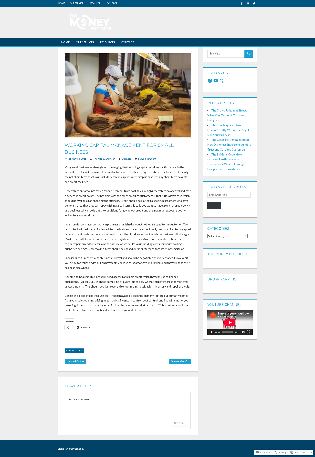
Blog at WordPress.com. (70, 448)
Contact (112, 3)
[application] (230, 322)
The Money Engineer (104, 158)
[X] (221, 80)
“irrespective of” (178, 362)
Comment (179, 423)
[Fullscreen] (248, 332)
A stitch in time (74, 362)
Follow (214, 205)
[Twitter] (254, 3)
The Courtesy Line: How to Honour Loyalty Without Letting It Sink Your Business (228, 130)
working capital (74, 350)
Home (61, 3)
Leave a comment (147, 158)
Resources (96, 3)
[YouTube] (215, 80)
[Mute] (243, 332)
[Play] (211, 332)
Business (126, 158)
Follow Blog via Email (229, 187)
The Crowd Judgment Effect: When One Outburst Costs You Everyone (227, 115)
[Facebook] (241, 3)
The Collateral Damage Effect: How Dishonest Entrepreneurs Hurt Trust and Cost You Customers (229, 144)
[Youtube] (248, 3)
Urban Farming (221, 279)
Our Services (77, 3)
